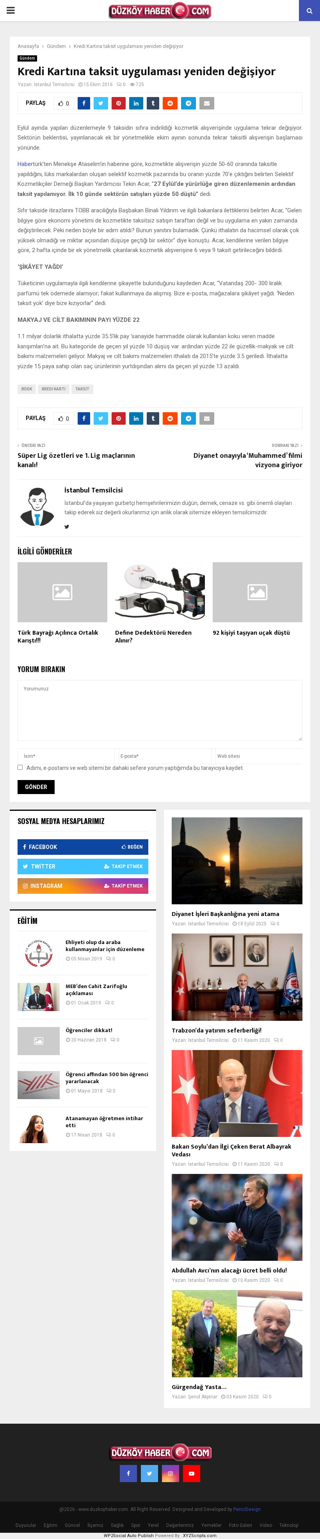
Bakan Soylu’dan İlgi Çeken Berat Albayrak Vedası (232, 1151)
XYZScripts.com (200, 1535)
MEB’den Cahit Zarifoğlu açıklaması (96, 990)
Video (266, 1525)
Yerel (153, 1525)
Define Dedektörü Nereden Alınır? (153, 637)
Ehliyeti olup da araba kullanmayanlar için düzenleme (105, 946)
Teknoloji (289, 1525)
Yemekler (211, 1525)
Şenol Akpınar (202, 1397)
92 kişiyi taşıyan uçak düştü (251, 633)
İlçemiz (95, 1525)
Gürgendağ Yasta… (199, 1387)
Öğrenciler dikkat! (89, 1030)
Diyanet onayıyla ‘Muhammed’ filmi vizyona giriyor (248, 460)
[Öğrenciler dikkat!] (39, 1041)
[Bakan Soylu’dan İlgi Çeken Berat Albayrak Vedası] (237, 1093)
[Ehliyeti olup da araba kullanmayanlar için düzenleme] (39, 953)
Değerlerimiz (180, 1525)
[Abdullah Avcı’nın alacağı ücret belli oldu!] (237, 1217)
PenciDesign (247, 1509)
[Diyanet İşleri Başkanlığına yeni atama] (237, 860)
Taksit (82, 389)
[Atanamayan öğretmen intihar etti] (39, 1129)
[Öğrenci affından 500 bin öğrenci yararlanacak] (39, 1085)
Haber (25, 164)
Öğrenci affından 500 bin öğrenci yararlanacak (107, 1078)
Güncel (72, 1525)
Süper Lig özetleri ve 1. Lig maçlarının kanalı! (76, 460)
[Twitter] (149, 1473)
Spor (135, 1525)
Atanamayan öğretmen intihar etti (104, 1122)
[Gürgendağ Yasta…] (237, 1333)
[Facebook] (128, 1473)
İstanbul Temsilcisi (54, 84)
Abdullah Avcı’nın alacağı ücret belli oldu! (229, 1270)
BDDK (26, 389)
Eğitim (50, 1525)
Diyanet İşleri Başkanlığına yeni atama (225, 914)
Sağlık (117, 1525)
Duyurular (26, 1525)
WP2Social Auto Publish (129, 1535)
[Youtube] (191, 1473)
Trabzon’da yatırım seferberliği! (216, 1030)
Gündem (27, 58)
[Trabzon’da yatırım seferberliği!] (237, 977)
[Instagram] (170, 1473)
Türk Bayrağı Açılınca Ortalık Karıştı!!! (58, 637)
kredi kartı (54, 389)
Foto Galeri (240, 1525)
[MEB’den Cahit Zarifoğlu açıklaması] (39, 997)
